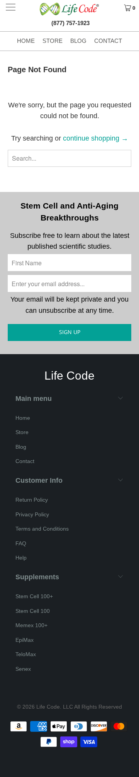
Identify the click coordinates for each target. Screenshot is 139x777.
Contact (108, 40)
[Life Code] (69, 9)
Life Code (48, 707)
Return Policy (31, 500)
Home (26, 40)
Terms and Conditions (42, 529)
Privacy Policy (32, 514)
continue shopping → (95, 138)
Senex (23, 669)
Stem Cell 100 (32, 611)
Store (52, 40)
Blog (78, 40)
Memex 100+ (31, 625)
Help (21, 558)
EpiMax (24, 640)
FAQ (20, 543)
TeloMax (25, 654)
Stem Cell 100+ (34, 596)
